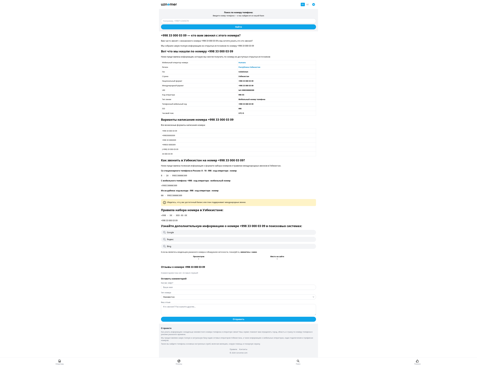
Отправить (238, 319)
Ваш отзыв (165, 302)
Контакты (243, 349)
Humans (242, 62)
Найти (238, 27)
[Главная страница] (169, 4)
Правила (233, 349)
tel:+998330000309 (246, 90)
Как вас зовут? (167, 283)
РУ (303, 4)
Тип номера (166, 292)
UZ (307, 4)
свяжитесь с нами (248, 252)
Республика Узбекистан (249, 67)
